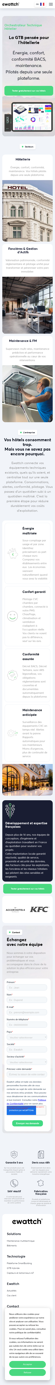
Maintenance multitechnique (21, 1240)
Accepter (27, 1364)
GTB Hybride (13, 1268)
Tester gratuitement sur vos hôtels (29, 90)
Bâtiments (12, 1245)
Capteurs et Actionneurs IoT (20, 1272)
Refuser (27, 1372)
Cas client (11, 1295)
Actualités (11, 1290)
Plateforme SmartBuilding (19, 1263)
